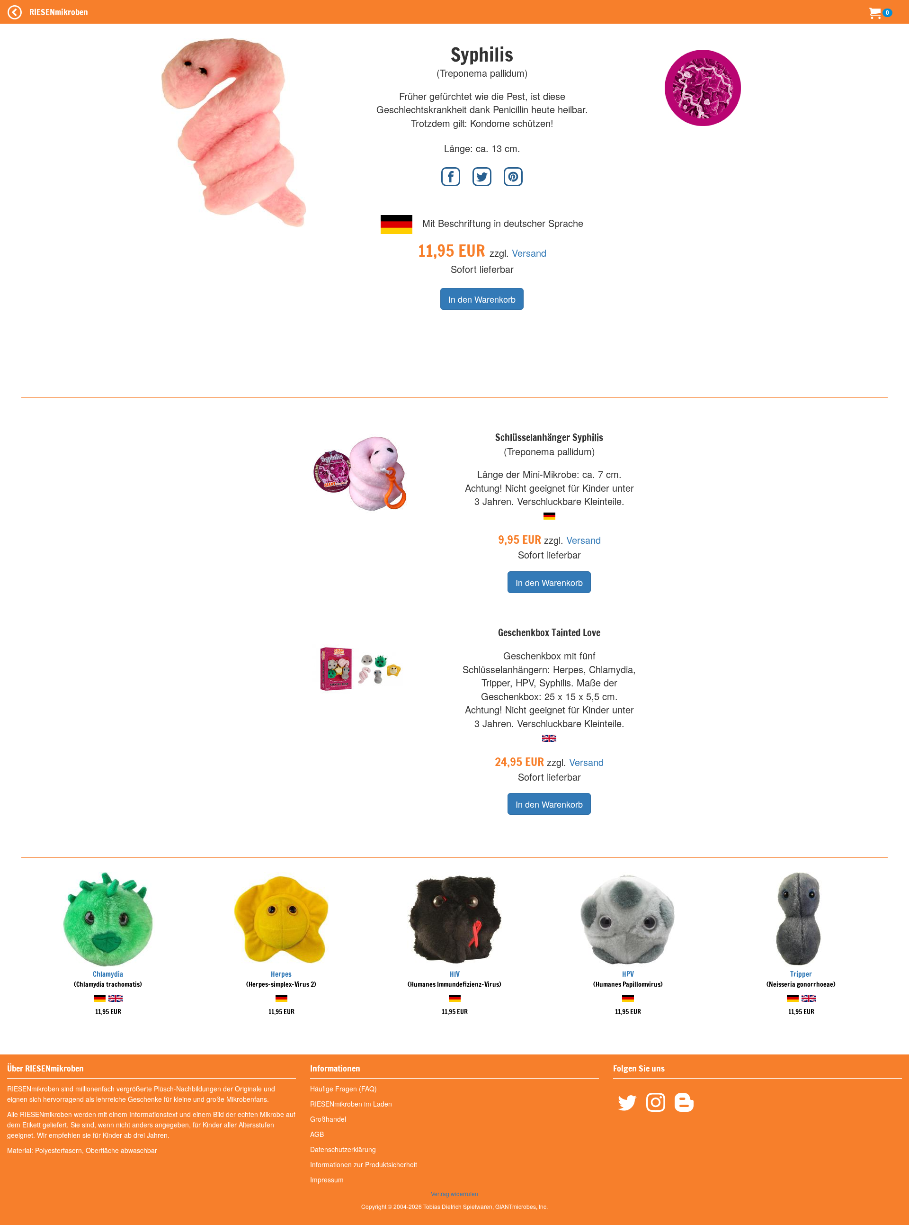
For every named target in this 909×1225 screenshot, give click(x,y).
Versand (529, 253)
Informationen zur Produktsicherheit (363, 1164)
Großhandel (328, 1119)
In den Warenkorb (482, 299)
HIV (455, 974)
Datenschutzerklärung (343, 1149)
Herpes (281, 974)
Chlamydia (108, 974)
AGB (317, 1134)
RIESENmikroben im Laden (351, 1103)
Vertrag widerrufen (454, 1193)
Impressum (327, 1179)
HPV (628, 974)
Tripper (801, 974)
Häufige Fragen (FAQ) (343, 1088)
